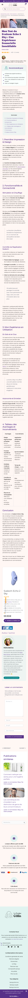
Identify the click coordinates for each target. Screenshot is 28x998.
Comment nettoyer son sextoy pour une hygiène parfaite (13, 777)
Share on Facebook (3, 628)
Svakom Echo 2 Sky (11, 132)
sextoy (4, 366)
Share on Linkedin (11, 628)
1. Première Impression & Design (14, 118)
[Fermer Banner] (26, 991)
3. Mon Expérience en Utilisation (14, 124)
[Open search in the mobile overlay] (14, 9)
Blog (19, 782)
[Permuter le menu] (2, 4)
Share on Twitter (7, 628)
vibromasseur (8, 602)
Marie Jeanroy (9, 647)
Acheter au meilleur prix (13, 620)
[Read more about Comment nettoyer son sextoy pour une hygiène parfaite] (14, 767)
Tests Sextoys (13, 14)
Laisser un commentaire (10, 782)
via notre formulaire (17, 939)
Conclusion (9, 130)
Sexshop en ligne (5, 14)
